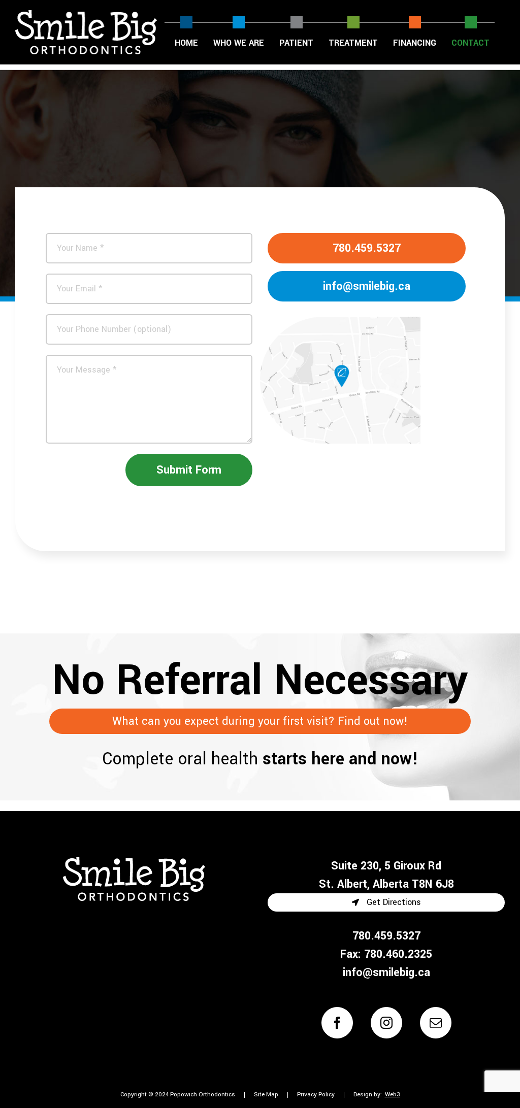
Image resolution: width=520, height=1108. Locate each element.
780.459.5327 (367, 248)
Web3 (392, 1095)
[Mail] (435, 1022)
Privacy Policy (316, 1094)
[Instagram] (386, 1022)
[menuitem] (186, 32)
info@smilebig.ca (366, 286)
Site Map (266, 1094)
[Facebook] (337, 1022)
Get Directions (392, 902)
